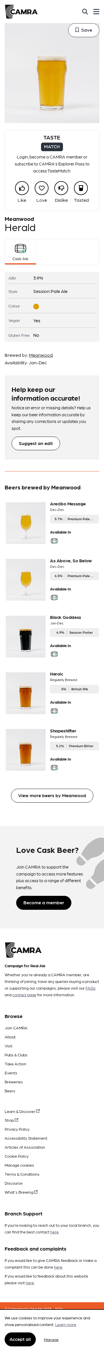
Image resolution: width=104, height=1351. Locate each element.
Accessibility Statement (26, 1138)
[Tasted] (81, 188)
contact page (24, 994)
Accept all (20, 1339)
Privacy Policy (17, 1129)
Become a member (43, 902)
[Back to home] (21, 12)
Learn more (65, 1324)
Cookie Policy (17, 1156)
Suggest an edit (36, 443)
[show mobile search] (85, 11)
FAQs (91, 988)
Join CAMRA (16, 1027)
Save (86, 30)
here (54, 1231)
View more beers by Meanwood (52, 795)
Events (11, 1072)
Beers (10, 1090)
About (10, 1036)
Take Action (15, 1063)
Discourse (14, 1183)
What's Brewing (19, 1192)
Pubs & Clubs (16, 1054)
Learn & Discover (20, 1111)
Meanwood (41, 355)
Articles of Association (25, 1147)
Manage (51, 1339)
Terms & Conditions (22, 1174)
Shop (10, 1120)
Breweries (14, 1081)
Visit (8, 1045)
